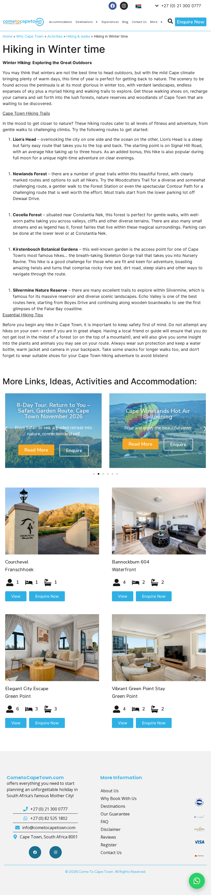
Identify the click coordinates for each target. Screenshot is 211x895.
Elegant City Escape (26, 688)
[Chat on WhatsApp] (197, 881)
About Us (110, 791)
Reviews (108, 837)
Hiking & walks (78, 36)
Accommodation (60, 22)
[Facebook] (113, 6)
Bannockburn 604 (130, 562)
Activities (55, 36)
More (153, 22)
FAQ (104, 821)
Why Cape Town (29, 36)
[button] (6, 428)
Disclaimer (111, 829)
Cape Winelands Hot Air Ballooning (158, 414)
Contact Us (139, 22)
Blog (125, 22)
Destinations (84, 22)
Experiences (110, 22)
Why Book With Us (119, 798)
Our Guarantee (115, 814)
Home (7, 36)
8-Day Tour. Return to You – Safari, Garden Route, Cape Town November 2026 (53, 410)
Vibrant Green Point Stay (138, 688)
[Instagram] (124, 6)
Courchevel (17, 562)
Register (109, 845)
